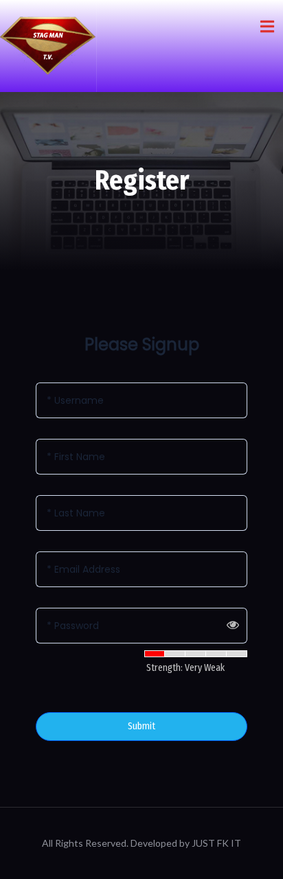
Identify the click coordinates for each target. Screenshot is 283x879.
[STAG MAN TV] (48, 46)
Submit (141, 726)
